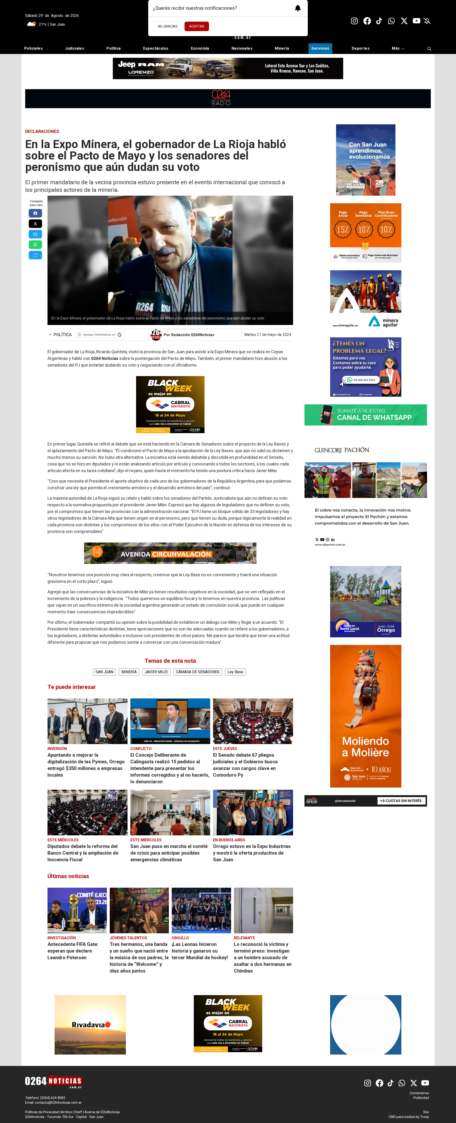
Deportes (361, 48)
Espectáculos (156, 48)
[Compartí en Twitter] (35, 223)
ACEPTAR (196, 26)
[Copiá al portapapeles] (35, 255)
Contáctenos (419, 1093)
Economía (200, 48)
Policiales (33, 48)
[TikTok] (379, 21)
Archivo (66, 1112)
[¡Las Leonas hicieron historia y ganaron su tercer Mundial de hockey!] (201, 910)
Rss (426, 1112)
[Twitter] (404, 21)
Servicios (320, 48)
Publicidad (421, 1098)
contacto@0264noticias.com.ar (58, 1102)
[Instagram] (355, 21)
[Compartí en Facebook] (35, 213)
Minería (282, 48)
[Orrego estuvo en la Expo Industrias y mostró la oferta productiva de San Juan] (253, 812)
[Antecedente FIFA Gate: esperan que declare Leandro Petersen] (77, 910)
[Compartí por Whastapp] (35, 244)
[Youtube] (416, 21)
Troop (424, 1117)
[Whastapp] (392, 21)
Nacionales (242, 48)
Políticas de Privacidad (42, 1112)
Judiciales (74, 48)
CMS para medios (402, 1117)
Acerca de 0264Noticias (102, 1112)
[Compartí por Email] (35, 234)
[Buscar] (429, 48)
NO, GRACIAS (168, 26)
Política (113, 48)
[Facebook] (367, 21)
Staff (78, 1112)
